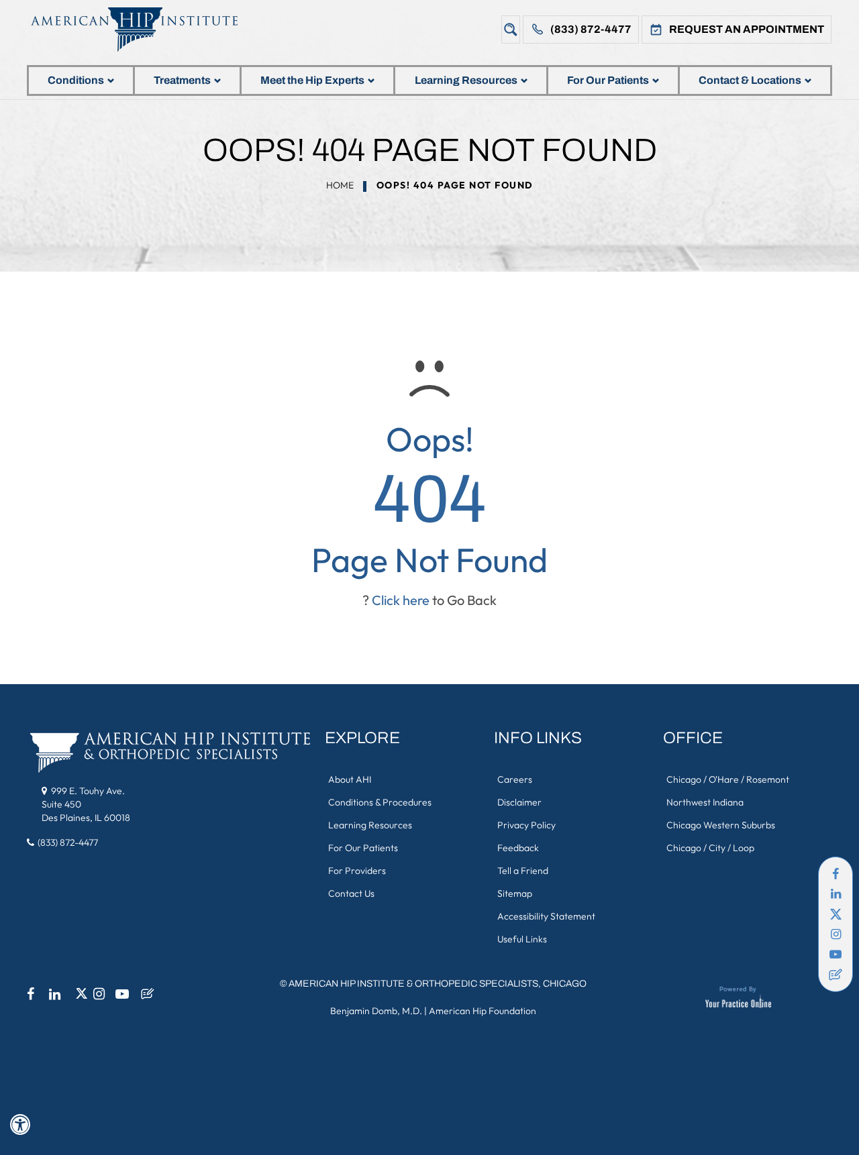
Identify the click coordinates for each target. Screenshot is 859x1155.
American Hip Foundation (482, 1011)
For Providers (357, 871)
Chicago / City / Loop (710, 848)
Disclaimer (519, 802)
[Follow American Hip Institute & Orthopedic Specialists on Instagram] (835, 934)
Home (340, 185)
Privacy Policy (526, 825)
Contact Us (351, 893)
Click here (401, 600)
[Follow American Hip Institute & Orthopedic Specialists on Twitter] (835, 914)
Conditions (76, 80)
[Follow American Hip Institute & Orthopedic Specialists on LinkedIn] (835, 894)
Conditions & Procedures (380, 802)
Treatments (182, 80)
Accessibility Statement (546, 916)
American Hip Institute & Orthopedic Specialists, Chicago (438, 984)
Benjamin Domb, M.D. (376, 1011)
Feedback (518, 848)
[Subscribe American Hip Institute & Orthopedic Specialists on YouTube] (835, 954)
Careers (514, 779)
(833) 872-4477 (590, 29)
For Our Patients (608, 80)
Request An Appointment (746, 29)
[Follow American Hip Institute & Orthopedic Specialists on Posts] (835, 975)
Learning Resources (466, 80)
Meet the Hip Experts (312, 80)
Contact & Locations (750, 80)
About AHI (349, 779)
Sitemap (514, 893)
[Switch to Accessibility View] (20, 1125)
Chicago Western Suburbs (720, 825)
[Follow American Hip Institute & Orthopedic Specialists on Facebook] (835, 874)
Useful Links (522, 939)
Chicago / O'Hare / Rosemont (727, 779)
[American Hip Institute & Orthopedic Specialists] (144, 29)
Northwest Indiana (705, 802)
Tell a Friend (522, 871)
